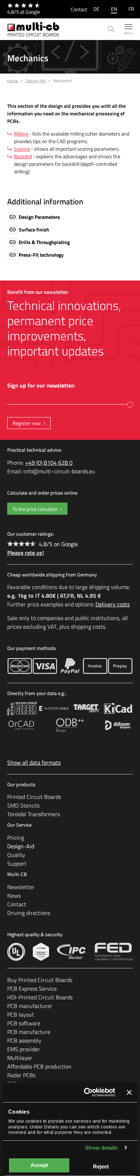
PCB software (23, 1023)
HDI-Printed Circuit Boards (40, 997)
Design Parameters (39, 217)
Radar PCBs (21, 1075)
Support (17, 863)
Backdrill (23, 156)
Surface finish (34, 229)
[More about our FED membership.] (114, 952)
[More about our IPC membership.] (72, 952)
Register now (27, 423)
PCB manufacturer (29, 1006)
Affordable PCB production (39, 1066)
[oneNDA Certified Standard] (41, 952)
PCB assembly (24, 1040)
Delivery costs (112, 604)
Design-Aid (20, 846)
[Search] (111, 29)
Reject (101, 1166)
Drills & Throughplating (44, 242)
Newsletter (20, 887)
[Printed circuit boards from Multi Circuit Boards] (33, 29)
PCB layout (20, 1014)
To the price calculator (35, 509)
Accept (39, 1165)
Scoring (22, 148)
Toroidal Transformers (33, 814)
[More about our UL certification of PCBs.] (16, 952)
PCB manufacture (28, 1031)
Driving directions (28, 912)
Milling (21, 133)
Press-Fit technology (41, 254)
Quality (16, 854)
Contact (79, 9)
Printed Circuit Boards (34, 796)
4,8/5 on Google (58, 544)
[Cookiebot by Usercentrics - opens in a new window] (86, 1092)
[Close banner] (129, 1092)
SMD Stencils (23, 805)
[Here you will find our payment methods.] (19, 666)
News (14, 895)
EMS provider (23, 1049)
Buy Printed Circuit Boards (39, 980)
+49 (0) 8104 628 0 (49, 462)
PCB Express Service (32, 988)
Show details (101, 1148)
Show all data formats (34, 762)
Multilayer (19, 1057)
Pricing (15, 837)
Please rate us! (25, 552)
